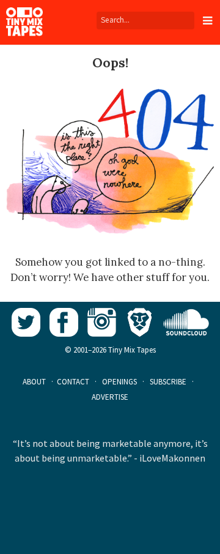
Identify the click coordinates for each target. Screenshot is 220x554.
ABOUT (34, 381)
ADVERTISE (110, 397)
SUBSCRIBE (168, 381)
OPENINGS (119, 381)
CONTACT (73, 381)
